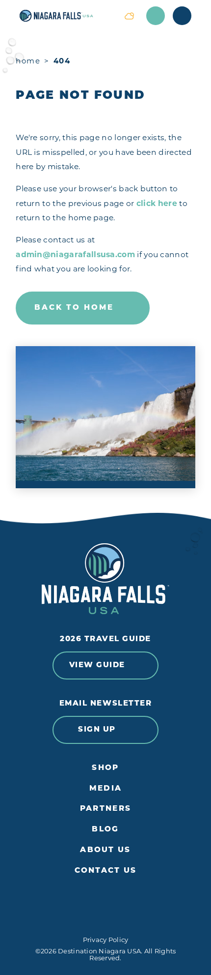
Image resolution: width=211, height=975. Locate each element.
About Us (105, 850)
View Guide (97, 665)
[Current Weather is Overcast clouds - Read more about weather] (129, 15)
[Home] (66, 15)
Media (105, 789)
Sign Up (97, 730)
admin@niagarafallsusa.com (75, 254)
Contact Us (106, 871)
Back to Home (74, 308)
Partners (105, 809)
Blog (105, 829)
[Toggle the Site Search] (155, 15)
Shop (105, 768)
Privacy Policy (106, 940)
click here (156, 203)
